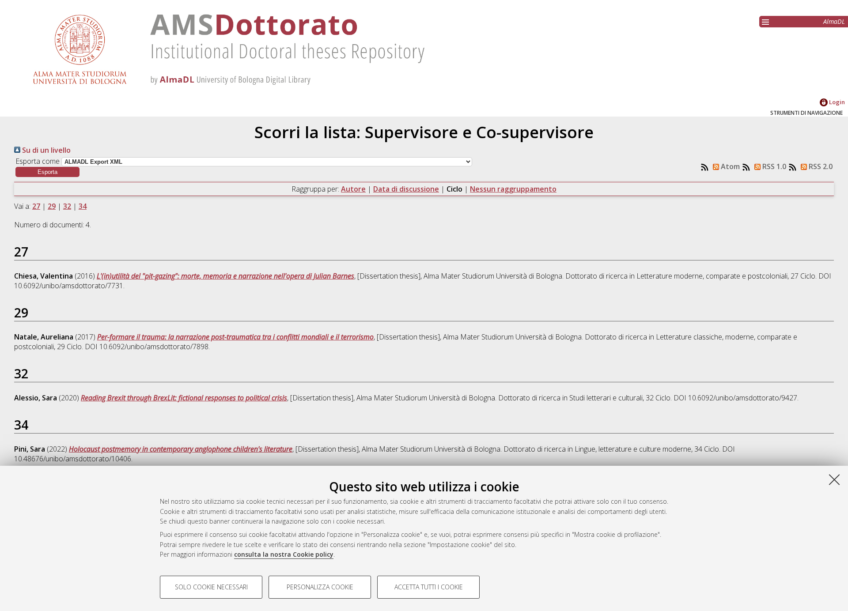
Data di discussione (406, 189)
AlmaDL (834, 21)
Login (836, 102)
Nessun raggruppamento (513, 189)
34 (83, 206)
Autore (353, 189)
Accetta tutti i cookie (428, 587)
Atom (729, 166)
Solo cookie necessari (211, 587)
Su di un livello (45, 150)
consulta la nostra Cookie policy (283, 554)
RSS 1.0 (773, 166)
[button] (47, 172)
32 (67, 206)
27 (36, 206)
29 (52, 206)
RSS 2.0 (820, 166)
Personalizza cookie (320, 587)
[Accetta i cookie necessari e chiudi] (834, 479)
